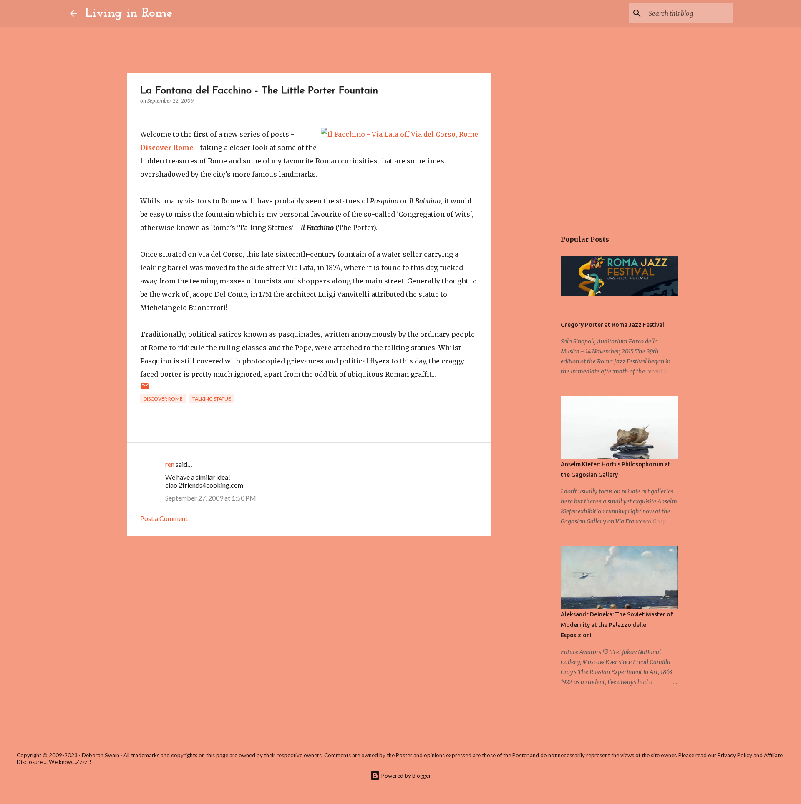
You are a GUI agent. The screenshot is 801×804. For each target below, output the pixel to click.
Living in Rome (128, 13)
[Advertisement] (309, 606)
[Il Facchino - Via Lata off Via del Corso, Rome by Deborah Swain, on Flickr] (399, 134)
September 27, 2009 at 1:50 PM (210, 498)
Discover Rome (167, 147)
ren (169, 464)
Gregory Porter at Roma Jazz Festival (612, 324)
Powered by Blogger (405, 775)
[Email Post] (145, 389)
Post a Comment (164, 518)
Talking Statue (211, 399)
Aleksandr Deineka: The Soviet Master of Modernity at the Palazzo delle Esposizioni (617, 625)
